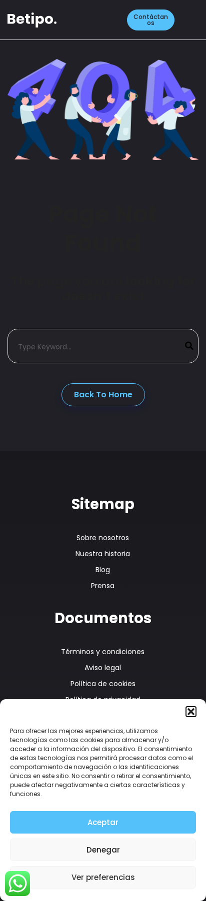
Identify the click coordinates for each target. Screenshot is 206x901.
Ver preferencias (103, 877)
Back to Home (103, 394)
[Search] (189, 346)
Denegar (103, 850)
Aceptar (103, 822)
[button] (191, 712)
